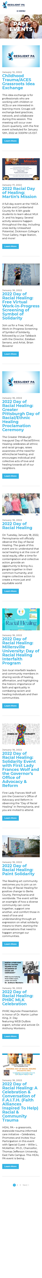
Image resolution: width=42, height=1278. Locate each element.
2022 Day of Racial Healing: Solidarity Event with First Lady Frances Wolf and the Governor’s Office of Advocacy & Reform (20, 769)
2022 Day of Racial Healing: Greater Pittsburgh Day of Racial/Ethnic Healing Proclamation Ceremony (21, 415)
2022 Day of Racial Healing (17, 525)
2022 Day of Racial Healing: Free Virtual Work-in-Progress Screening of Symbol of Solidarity (21, 305)
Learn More (10, 141)
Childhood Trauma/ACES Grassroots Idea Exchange (18, 81)
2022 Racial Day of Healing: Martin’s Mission (19, 192)
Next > (26, 1185)
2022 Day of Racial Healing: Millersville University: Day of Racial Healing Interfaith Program (20, 650)
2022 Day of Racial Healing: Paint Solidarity (18, 869)
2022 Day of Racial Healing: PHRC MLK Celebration (17, 997)
